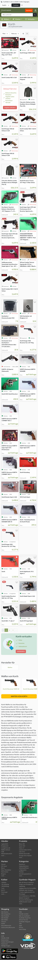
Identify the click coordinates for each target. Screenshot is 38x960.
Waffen (10, 667)
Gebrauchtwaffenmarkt (8, 927)
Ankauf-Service (23, 920)
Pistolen (21, 872)
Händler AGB (5, 938)
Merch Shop (22, 929)
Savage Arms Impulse (25, 855)
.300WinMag (5, 886)
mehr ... (3, 855)
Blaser (3, 868)
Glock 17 (21, 848)
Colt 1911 (22, 851)
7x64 (2, 888)
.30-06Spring (5, 884)
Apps (20, 925)
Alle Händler (4, 918)
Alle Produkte (5, 916)
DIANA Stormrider (24, 853)
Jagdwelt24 (4, 844)
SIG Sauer (4, 866)
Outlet (3, 923)
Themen (3, 921)
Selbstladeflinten (24, 868)
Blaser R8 (22, 844)
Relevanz (14, 33)
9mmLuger (4, 892)
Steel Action (4, 872)
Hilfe (20, 912)
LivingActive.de (5, 848)
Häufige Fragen (5, 945)
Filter (4, 33)
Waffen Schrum (5, 850)
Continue (15, 5)
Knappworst (4, 846)
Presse (21, 927)
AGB (2, 936)
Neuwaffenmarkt (6, 925)
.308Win (3, 882)
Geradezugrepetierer (25, 874)
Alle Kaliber (4, 920)
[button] (35, 10)
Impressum (4, 944)
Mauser (3, 864)
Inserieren (29, 10)
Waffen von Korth (9, 676)
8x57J (3, 890)
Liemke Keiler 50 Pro (25, 850)
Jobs (20, 923)
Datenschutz (5, 940)
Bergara (3, 874)
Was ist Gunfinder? (24, 916)
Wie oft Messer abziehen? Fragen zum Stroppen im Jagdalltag (26, 884)
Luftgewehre (22, 870)
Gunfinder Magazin (24, 921)
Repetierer (22, 864)
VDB (2, 851)
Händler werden (23, 914)
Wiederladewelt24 (6, 853)
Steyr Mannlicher (6, 870)
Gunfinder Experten (25, 918)
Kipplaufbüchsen (24, 866)
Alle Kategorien (5, 914)
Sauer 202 (22, 846)
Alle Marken (4, 912)
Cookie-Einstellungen (7, 942)
